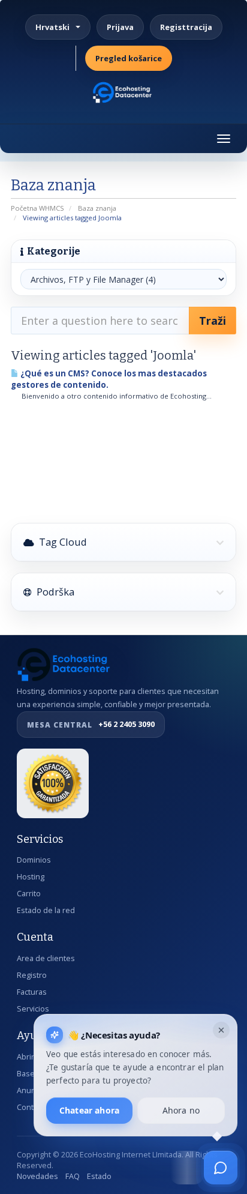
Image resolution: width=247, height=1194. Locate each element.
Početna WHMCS (37, 208)
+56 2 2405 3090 (91, 724)
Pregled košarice (128, 58)
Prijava (120, 27)
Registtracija (186, 27)
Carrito (29, 893)
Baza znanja (97, 208)
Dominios (34, 860)
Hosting (30, 877)
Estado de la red (46, 910)
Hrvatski (52, 27)
